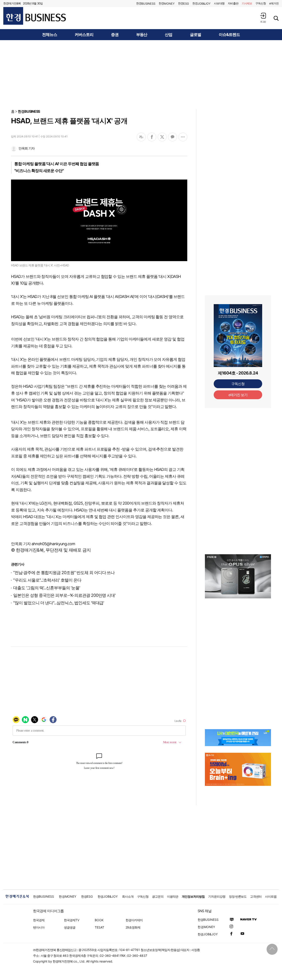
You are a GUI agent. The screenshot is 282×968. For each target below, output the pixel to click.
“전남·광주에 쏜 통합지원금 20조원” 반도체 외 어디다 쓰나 (64, 572)
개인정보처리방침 (193, 896)
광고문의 (157, 896)
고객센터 (256, 896)
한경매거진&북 (12, 3)
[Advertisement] (141, 74)
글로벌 (195, 34)
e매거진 (274, 3)
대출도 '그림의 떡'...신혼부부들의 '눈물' (46, 587)
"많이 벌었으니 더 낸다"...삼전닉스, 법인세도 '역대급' (58, 602)
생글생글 (69, 927)
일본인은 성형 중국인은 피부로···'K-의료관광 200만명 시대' (64, 595)
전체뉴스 (49, 34)
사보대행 (219, 3)
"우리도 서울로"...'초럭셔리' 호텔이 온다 (47, 580)
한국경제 (39, 920)
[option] (238, 576)
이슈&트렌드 (229, 34)
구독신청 (260, 3)
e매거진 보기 (238, 395)
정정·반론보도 (238, 896)
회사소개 (128, 896)
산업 (168, 34)
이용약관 (172, 896)
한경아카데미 (134, 920)
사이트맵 (270, 896)
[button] (263, 17)
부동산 (141, 34)
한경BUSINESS (29, 111)
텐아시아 (39, 927)
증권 (115, 34)
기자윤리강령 (216, 896)
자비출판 (233, 3)
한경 (145, 3)
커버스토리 (84, 34)
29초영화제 (133, 927)
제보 (247, 3)
